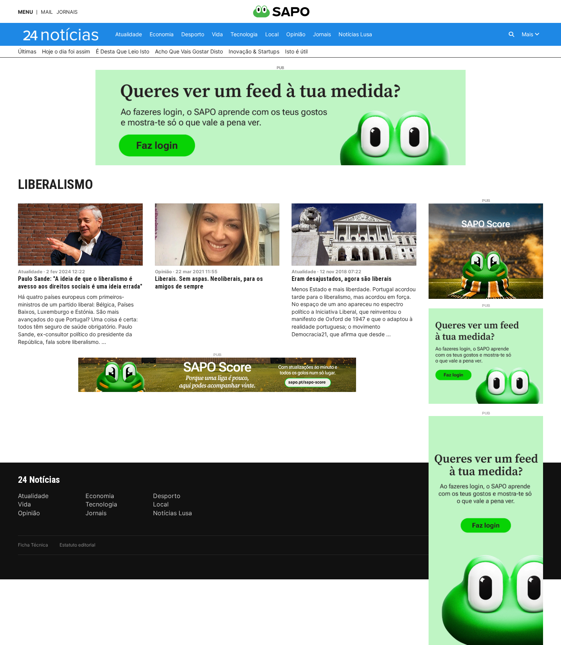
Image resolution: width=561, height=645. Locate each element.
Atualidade (30, 271)
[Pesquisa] (511, 34)
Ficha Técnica (33, 545)
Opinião (163, 271)
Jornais (66, 12)
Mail (47, 12)
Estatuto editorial (77, 545)
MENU (25, 12)
